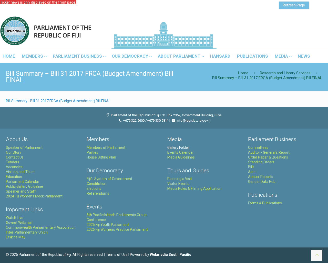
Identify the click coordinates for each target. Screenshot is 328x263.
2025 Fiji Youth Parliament (108, 225)
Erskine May (15, 237)
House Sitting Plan (101, 157)
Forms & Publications (265, 203)
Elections (94, 188)
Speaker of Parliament (24, 147)
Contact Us (15, 157)
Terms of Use (117, 255)
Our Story (13, 152)
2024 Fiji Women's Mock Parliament (34, 196)
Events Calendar (180, 152)
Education (14, 177)
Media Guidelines (181, 157)
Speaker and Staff (21, 191)
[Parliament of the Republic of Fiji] (67, 31)
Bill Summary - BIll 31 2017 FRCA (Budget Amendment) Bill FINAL (58, 101)
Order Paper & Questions (268, 157)
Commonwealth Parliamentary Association (41, 227)
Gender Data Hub (261, 182)
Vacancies (14, 167)
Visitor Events (178, 184)
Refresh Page (294, 5)
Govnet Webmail (19, 222)
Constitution (96, 184)
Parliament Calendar (22, 182)
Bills (251, 167)
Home (243, 73)
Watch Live (14, 218)
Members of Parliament (106, 147)
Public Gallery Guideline (24, 186)
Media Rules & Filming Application (194, 188)
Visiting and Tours (20, 172)
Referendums (98, 193)
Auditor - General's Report (269, 152)
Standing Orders (261, 162)
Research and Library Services (285, 73)
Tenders (12, 162)
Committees (258, 147)
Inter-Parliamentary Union (27, 232)
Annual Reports (260, 177)
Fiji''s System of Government (109, 179)
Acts (251, 172)
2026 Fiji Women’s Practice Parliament (117, 229)
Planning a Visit (179, 179)
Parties (92, 152)
